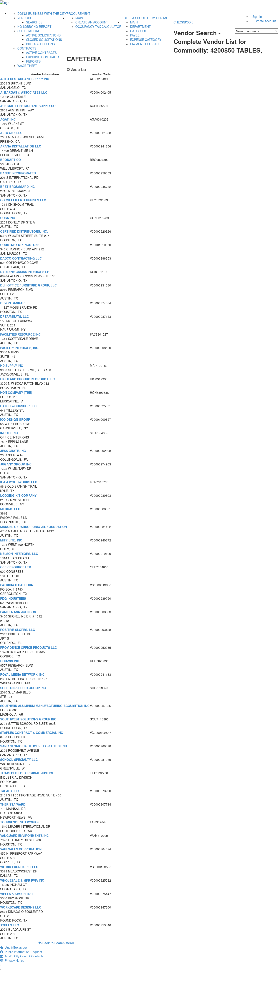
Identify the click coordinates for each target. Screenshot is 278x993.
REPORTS (33, 61)
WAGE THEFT (27, 65)
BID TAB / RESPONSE (41, 44)
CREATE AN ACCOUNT (91, 22)
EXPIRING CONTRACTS (43, 57)
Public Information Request (22, 952)
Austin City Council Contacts (23, 956)
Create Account (265, 21)
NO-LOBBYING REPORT (34, 26)
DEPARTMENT (140, 26)
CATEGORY (138, 31)
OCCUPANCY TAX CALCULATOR (98, 26)
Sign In (257, 16)
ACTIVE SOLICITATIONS (43, 35)
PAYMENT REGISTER (145, 44)
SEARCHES (34, 22)
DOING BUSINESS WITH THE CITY (42, 13)
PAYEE (134, 35)
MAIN (79, 18)
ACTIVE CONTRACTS (41, 52)
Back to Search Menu (57, 943)
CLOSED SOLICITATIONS (44, 39)
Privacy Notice (13, 960)
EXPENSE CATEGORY (145, 39)
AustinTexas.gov (15, 947)
